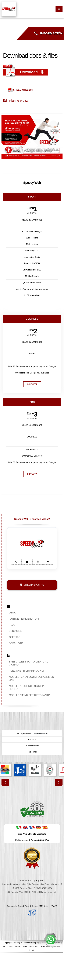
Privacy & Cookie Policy (24, 942)
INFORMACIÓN (50, 33)
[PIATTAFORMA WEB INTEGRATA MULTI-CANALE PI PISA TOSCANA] (50, 770)
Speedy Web (23, 906)
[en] (25, 827)
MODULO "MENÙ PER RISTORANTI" (29, 695)
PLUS (12, 625)
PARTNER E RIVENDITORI (24, 618)
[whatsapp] (50, 939)
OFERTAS (14, 637)
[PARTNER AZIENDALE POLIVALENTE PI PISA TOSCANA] (20, 770)
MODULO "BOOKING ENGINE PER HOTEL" (28, 687)
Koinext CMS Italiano (41, 906)
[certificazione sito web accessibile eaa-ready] (32, 809)
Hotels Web (34, 946)
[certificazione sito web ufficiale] (32, 858)
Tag (37, 942)
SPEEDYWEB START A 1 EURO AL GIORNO (28, 663)
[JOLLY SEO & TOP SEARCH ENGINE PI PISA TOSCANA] (35, 770)
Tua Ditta (32, 739)
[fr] (32, 827)
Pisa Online (22, 946)
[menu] (59, 9)
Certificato (32, 834)
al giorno (32, 213)
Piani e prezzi (18, 100)
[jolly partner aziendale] (32, 912)
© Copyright (7, 942)
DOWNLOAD (16, 643)
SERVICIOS (15, 631)
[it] (19, 827)
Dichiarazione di (32, 840)
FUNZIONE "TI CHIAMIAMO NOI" (27, 671)
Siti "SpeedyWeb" (25, 733)
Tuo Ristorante (32, 745)
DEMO (12, 612)
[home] (8, 8)
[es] (45, 827)
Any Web (40, 880)
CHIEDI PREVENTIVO (33, 585)
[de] (39, 827)
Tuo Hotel (32, 752)
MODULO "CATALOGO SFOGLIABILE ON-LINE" (32, 678)
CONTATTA (32, 384)
